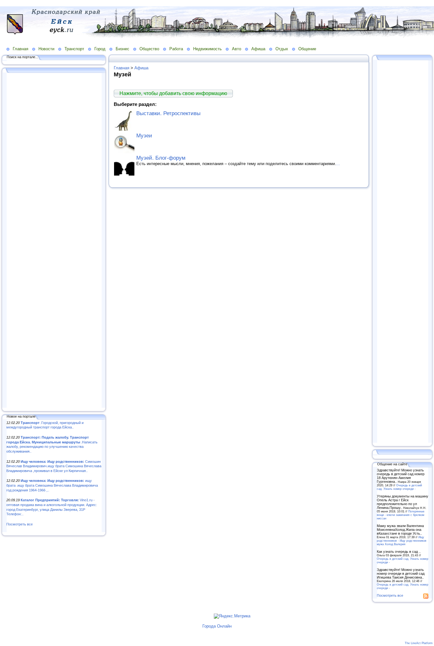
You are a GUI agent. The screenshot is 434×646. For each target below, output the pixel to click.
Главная (20, 48)
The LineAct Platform (419, 643)
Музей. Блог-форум (161, 158)
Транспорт (74, 48)
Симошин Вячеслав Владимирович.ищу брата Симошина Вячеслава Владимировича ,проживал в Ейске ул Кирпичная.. (53, 466)
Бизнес (122, 48)
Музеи (144, 136)
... (338, 163)
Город (99, 48)
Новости (46, 48)
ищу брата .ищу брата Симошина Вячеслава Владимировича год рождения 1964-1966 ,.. (52, 485)
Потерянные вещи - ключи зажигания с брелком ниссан (400, 515)
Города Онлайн (217, 626)
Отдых (281, 48)
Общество (149, 48)
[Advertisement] (54, 241)
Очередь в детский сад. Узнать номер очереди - (399, 486)
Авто (236, 48)
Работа (176, 48)
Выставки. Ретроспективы (168, 113)
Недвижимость (207, 48)
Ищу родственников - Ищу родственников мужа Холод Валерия (401, 540)
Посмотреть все (19, 524)
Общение (307, 48)
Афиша (258, 48)
